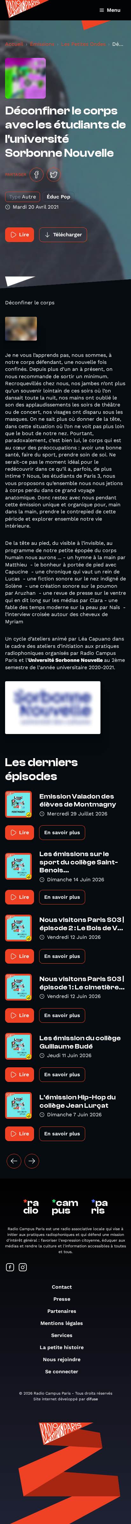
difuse (92, 1399)
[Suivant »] (32, 1161)
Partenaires (61, 1311)
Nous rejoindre (61, 1359)
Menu (114, 10)
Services (61, 1335)
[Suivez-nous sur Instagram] (23, 1267)
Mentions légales (61, 1323)
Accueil (14, 44)
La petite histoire (62, 1347)
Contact (62, 1287)
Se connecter (61, 1371)
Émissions (42, 44)
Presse (61, 1299)
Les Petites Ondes (83, 44)
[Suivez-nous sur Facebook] (10, 1267)
